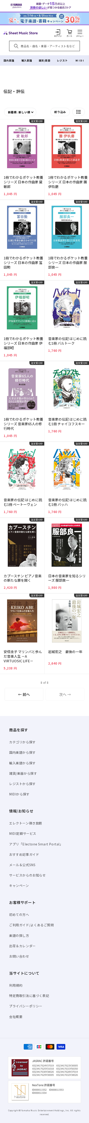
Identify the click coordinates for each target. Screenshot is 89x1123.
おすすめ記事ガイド (24, 854)
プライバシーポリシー (25, 1006)
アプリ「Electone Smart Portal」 (36, 844)
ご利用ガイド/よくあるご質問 (31, 925)
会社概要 (15, 1016)
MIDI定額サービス (22, 833)
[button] (80, 32)
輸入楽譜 (26, 60)
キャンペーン (19, 885)
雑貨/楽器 (44, 60)
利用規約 (15, 985)
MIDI (80, 60)
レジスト (62, 60)
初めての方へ (19, 914)
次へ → (65, 694)
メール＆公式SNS (22, 864)
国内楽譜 (9, 60)
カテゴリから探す (22, 742)
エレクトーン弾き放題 (25, 823)
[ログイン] (58, 32)
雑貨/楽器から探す (23, 773)
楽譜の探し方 (19, 935)
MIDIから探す (19, 794)
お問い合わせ (19, 956)
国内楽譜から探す (22, 752)
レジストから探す (22, 783)
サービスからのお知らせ (27, 875)
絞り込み (60, 112)
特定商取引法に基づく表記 (29, 995)
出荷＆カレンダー (22, 946)
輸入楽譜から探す (22, 763)
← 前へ (24, 694)
